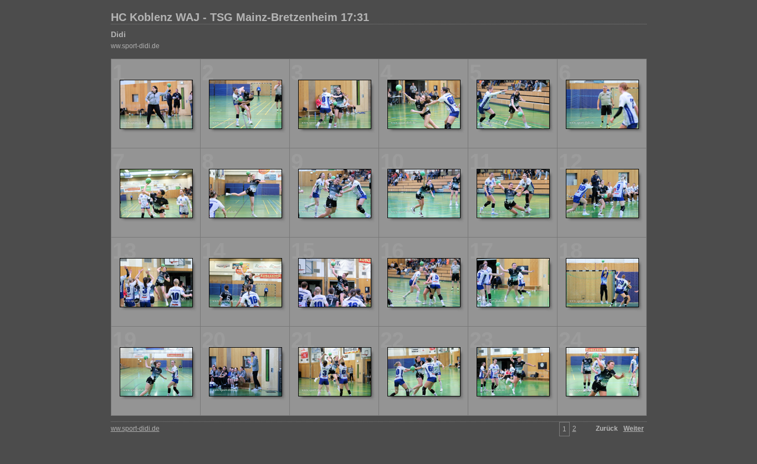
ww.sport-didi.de (135, 46)
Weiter (633, 428)
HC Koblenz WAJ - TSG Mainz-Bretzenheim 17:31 (240, 17)
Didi (118, 34)
